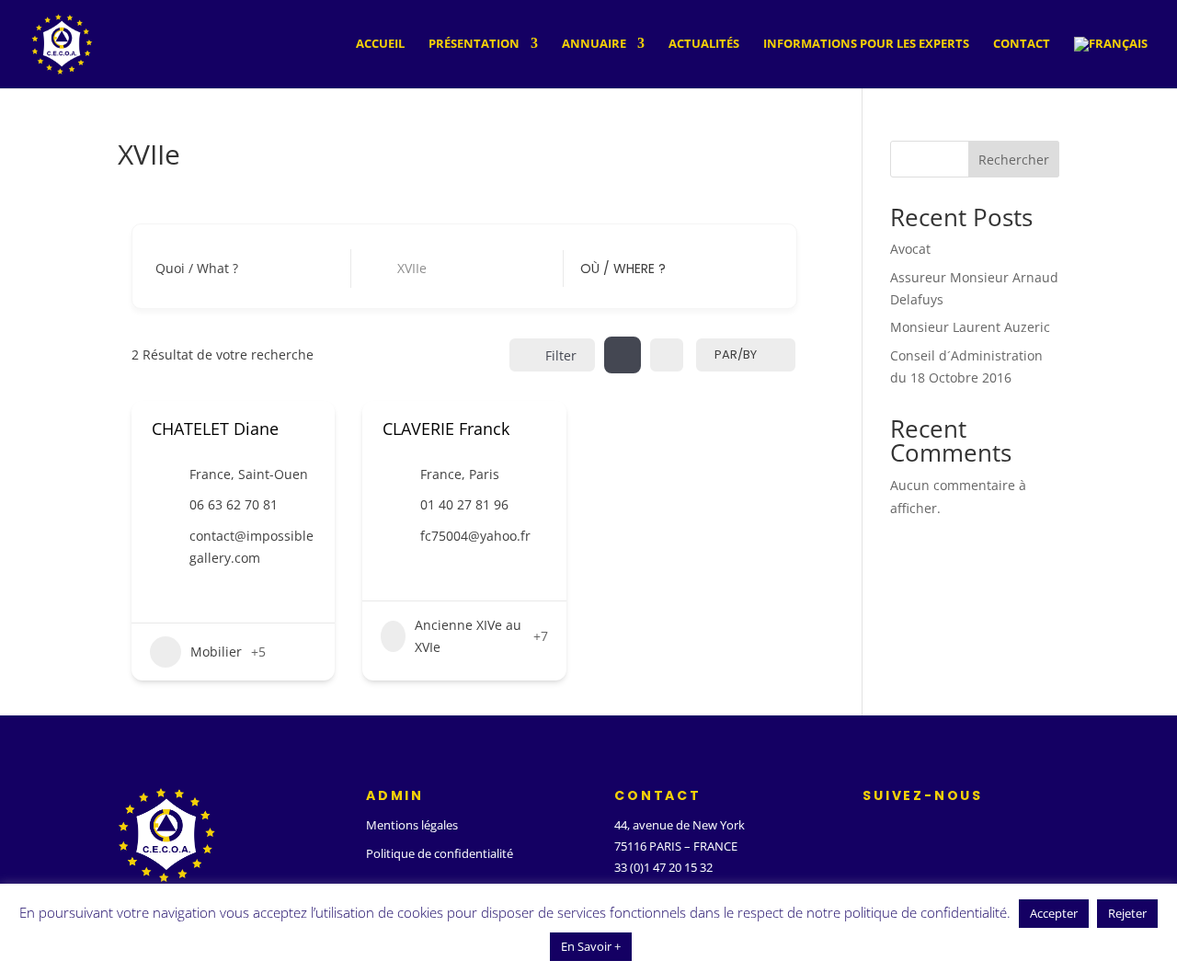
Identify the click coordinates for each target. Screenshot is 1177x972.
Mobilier (216, 651)
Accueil (380, 44)
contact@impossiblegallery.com (251, 546)
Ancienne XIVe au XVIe (468, 636)
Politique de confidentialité (439, 853)
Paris (484, 474)
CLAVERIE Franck (446, 428)
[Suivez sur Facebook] (868, 829)
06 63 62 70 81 (233, 504)
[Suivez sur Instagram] (941, 829)
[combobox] (664, 268)
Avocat (910, 248)
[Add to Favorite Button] (307, 429)
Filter (561, 355)
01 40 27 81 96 (464, 504)
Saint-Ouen (273, 474)
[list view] (666, 355)
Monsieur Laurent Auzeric (970, 327)
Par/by (735, 354)
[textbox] (623, 268)
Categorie (397, 268)
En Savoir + (591, 946)
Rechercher (1013, 159)
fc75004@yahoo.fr (475, 535)
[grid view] (622, 355)
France (210, 474)
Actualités (703, 44)
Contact (1021, 44)
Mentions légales (412, 825)
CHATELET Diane (215, 428)
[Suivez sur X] (905, 829)
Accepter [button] (1054, 913)
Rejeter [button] (1127, 913)
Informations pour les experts (866, 44)
